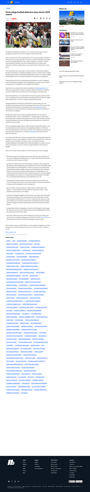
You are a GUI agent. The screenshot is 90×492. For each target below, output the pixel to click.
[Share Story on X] (38, 18)
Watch (24, 468)
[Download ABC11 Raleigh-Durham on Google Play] (79, 481)
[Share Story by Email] (47, 18)
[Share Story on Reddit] (41, 18)
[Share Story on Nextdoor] (44, 18)
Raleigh (36, 462)
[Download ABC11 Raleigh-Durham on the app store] (72, 481)
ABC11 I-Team (54, 466)
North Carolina (54, 464)
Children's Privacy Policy (26, 486)
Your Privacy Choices (17, 486)
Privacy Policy (10, 486)
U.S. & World (53, 462)
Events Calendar (72, 470)
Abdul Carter (33, 131)
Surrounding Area (39, 468)
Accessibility (72, 474)
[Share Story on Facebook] (35, 18)
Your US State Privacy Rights (36, 486)
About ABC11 (72, 462)
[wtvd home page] (11, 462)
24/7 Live (17, 2)
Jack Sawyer (38, 107)
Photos (24, 470)
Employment (72, 477)
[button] (8, 2)
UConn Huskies (44, 217)
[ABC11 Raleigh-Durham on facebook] (9, 481)
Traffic (24, 466)
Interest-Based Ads (51, 486)
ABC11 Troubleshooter (56, 468)
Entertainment (54, 470)
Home (24, 462)
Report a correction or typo (11, 232)
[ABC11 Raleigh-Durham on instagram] (15, 481)
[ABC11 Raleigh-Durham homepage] (12, 2)
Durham (36, 464)
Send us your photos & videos (75, 466)
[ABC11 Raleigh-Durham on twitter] (12, 481)
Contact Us (71, 464)
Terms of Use (44, 486)
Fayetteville (37, 466)
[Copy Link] (50, 18)
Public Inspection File (59, 486)
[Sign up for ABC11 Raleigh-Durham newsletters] (18, 481)
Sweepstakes (54, 472)
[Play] (71, 18)
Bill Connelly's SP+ (41, 88)
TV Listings (71, 472)
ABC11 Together (73, 468)
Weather (24, 464)
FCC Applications (67, 486)
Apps (24, 472)
